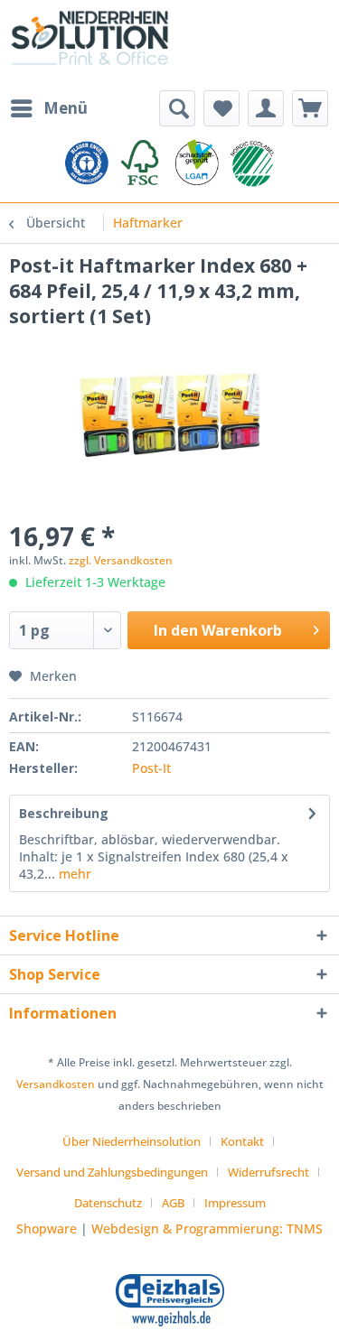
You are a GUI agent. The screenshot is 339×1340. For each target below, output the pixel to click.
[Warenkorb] (310, 108)
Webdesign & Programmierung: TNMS (207, 1228)
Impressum (235, 1203)
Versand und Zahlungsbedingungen (112, 1172)
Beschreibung (63, 813)
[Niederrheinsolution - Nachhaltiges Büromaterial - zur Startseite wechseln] (89, 45)
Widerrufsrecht (268, 1172)
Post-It (151, 768)
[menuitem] (48, 108)
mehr (73, 873)
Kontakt (242, 1141)
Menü (65, 108)
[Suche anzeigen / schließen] (177, 108)
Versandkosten (55, 1084)
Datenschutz (108, 1203)
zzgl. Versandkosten (121, 560)
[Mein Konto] (266, 108)
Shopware (46, 1228)
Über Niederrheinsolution (131, 1141)
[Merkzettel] (221, 108)
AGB (173, 1203)
